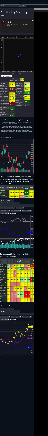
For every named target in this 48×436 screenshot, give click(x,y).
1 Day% (11, 187)
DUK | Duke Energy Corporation (3, 284)
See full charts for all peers (6, 307)
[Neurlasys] (4, 2)
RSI (31, 261)
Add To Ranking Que (6, 76)
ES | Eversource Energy (3, 300)
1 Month (21, 187)
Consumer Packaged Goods (2, 192)
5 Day (15, 187)
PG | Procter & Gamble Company (3, 288)
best (12, 80)
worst (16, 80)
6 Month (31, 187)
